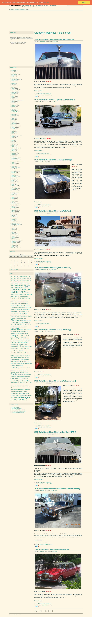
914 (25, 301)
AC (12, 71)
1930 (30, 277)
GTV (25, 348)
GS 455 (18, 348)
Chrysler (13, 117)
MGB (15, 363)
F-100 (21, 340)
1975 (39, 261)
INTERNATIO (14, 158)
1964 (21, 287)
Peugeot (13, 208)
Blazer (18, 309)
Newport (25, 368)
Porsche (13, 212)
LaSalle (13, 177)
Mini (12, 196)
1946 (23, 281)
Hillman (13, 150)
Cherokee (18, 318)
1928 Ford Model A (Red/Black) (18, 412)
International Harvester (16, 161)
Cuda (29, 329)
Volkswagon (14, 242)
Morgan (13, 197)
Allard (13, 75)
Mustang (15, 367)
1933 (17, 279)
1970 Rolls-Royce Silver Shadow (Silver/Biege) (53, 160)
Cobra (13, 119)
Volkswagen (14, 241)
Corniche (42, 153)
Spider (24, 387)
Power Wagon (27, 374)
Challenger (23, 316)
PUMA (13, 214)
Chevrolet (13, 113)
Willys (13, 246)
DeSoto (13, 127)
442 (17, 301)
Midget (18, 363)
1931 (12, 279)
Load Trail (13, 183)
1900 (12, 277)
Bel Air (27, 307)
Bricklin (13, 98)
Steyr (13, 229)
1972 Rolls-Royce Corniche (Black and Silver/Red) (54, 100)
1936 (26, 279)
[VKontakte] (35, 97)
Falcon (27, 342)
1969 (39, 482)
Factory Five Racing (15, 135)
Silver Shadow (48, 93)
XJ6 (19, 399)
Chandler (13, 107)
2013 (24, 296)
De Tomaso (14, 123)
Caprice (13, 316)
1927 (20, 277)
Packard (13, 207)
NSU (12, 202)
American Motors (15, 79)
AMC (12, 78)
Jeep (12, 164)
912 (22, 301)
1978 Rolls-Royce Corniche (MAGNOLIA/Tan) (52, 268)
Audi (12, 87)
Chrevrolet (14, 114)
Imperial (25, 350)
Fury (22, 346)
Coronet (19, 327)
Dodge (13, 129)
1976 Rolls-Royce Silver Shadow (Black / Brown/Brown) (57, 489)
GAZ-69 (13, 142)
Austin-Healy (14, 92)
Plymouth (13, 210)
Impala (21, 351)
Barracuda (18, 305)
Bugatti (13, 102)
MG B (13, 194)
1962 (15, 287)
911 (20, 301)
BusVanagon (22, 311)
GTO (22, 348)
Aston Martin (14, 85)
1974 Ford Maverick (15, 407)
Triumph (13, 237)
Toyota (13, 236)
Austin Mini (14, 91)
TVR (12, 238)
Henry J (13, 149)
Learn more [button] (46, 2)
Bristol (13, 101)
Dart (22, 331)
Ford (12, 139)
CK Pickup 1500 (17, 322)
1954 (27, 283)
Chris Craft (14, 115)
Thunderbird (22, 393)
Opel (12, 206)
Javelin (17, 355)
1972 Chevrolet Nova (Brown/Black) (19, 411)
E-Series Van (24, 335)
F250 (18, 342)
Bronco (13, 311)
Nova (19, 370)
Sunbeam (13, 234)
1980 (12, 297)
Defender (13, 333)
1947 (26, 281)
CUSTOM (13, 331)
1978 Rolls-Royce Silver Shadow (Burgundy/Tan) (54, 39)
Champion (29, 316)
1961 (12, 287)
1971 (18, 292)
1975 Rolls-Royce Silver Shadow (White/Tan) (52, 211)
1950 (15, 283)
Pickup (17, 372)
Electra (18, 340)
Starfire (16, 389)
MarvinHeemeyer (43, 434)
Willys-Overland (15, 247)
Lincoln (13, 181)
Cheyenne (23, 320)
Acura (13, 72)
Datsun (13, 122)
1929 (26, 277)
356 (29, 299)
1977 (21, 294)
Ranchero (13, 376)
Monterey (20, 365)
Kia (12, 170)
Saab (13, 225)
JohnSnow (42, 101)
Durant (13, 131)
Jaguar (13, 163)
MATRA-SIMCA (14, 188)
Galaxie (26, 346)
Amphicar (13, 80)
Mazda (13, 189)
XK (20, 399)
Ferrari (13, 136)
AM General (14, 76)
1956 (15, 285)
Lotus (13, 184)
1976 (39, 543)
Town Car (18, 395)
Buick (13, 104)
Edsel (13, 133)
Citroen (13, 118)
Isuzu (13, 162)
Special (12, 387)
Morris (13, 198)
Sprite (12, 389)
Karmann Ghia (25, 355)
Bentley (13, 96)
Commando (28, 324)
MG (12, 193)
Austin (13, 88)
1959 (25, 285)
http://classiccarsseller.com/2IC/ (46, 427)
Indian (13, 155)
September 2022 (14, 269)
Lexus (13, 179)
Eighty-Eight (20, 338)
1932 (15, 279)
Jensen (13, 166)
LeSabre (13, 359)
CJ (11, 322)
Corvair (24, 327)
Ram (12, 215)
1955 (12, 285)
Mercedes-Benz (15, 190)
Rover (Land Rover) (15, 224)
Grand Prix (13, 348)
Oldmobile (14, 203)
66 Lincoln (14, 70)
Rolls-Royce (22, 9)
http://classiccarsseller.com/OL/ (46, 262)
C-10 (27, 311)
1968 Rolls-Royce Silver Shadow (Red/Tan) (51, 549)
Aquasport (14, 83)
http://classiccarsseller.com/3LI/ (46, 94)
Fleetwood (13, 346)
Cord (12, 120)
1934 (20, 279)
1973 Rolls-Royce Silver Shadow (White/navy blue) (55, 381)
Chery (13, 109)
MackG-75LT (14, 185)
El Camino (27, 338)
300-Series (17, 299)
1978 (39, 93)
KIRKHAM (13, 172)
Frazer (13, 140)
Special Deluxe (19, 387)
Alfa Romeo (14, 74)
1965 (26, 287)
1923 (15, 277)
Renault (13, 219)
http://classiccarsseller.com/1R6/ (46, 605)
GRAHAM (13, 146)
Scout (23, 380)
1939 (15, 281)
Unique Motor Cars (15, 240)
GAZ (12, 141)
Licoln (13, 180)
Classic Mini (14, 324)
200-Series (17, 297)
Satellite (19, 380)
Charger (13, 318)
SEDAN (13, 383)
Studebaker (14, 231)
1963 (18, 287)
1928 (23, 277)
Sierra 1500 (29, 383)
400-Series (13, 301)
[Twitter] (37, 97)
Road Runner (14, 378)
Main (12, 9)
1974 (12, 294)
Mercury (13, 192)
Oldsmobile (14, 205)
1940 (17, 281)
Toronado (13, 395)
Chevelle (13, 110)
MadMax (42, 161)
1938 (12, 281)
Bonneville (26, 309)
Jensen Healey (14, 167)
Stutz (12, 232)
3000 (21, 299)
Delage (13, 124)
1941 (20, 281)
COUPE (26, 329)
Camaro (13, 106)
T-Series (25, 391)
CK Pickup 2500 (25, 322)
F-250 (29, 340)
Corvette (15, 329)
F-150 (25, 340)
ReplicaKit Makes (21, 376)
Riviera (28, 376)
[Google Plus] (38, 97)
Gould (13, 145)
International (14, 159)
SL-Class (25, 385)
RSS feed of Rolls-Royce (39, 35)
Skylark (20, 385)
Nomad (15, 370)
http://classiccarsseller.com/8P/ (46, 376)
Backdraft (13, 93)
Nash (13, 199)
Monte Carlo (15, 365)
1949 (12, 283)
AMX (19, 303)
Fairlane (22, 342)
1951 (18, 283)
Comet (22, 324)
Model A (25, 363)
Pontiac (13, 211)
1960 (28, 285)
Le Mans (27, 357)
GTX (28, 348)
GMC (13, 144)
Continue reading (38, 90)
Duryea (13, 132)
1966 (13, 289)
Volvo (13, 245)
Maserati (13, 186)
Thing (16, 393)
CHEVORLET (14, 111)
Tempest (13, 393)
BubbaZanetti (42, 41)
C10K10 (13, 314)
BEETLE (23, 305)
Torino (27, 393)
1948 (29, 281)
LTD (21, 359)
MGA (12, 363)
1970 (39, 204)
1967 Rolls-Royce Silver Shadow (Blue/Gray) (52, 330)
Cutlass (18, 331)
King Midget (14, 171)
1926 (17, 277)
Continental (14, 327)
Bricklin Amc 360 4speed (16, 100)
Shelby (13, 227)
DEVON (13, 128)
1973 (39, 425)
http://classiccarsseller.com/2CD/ (46, 544)
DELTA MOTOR (14, 126)
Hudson (13, 153)
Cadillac (13, 105)
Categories (16, 9)
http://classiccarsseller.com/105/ (46, 206)
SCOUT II (27, 380)
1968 (39, 603)
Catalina (17, 316)
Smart (13, 228)
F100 (15, 342)
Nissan (13, 201)
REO (12, 220)
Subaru (13, 233)
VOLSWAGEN (14, 243)
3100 (26, 299)
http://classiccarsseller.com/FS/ (46, 324)
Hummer (13, 154)
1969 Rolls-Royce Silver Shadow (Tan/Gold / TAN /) (55, 432)
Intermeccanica (14, 157)
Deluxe (17, 333)
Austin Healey (14, 89)
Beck (12, 94)
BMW (13, 97)
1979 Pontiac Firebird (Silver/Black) (18, 409)
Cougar (21, 329)
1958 (21, 285)
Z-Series (24, 400)
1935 (23, 279)
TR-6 (26, 395)
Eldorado (13, 340)
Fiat (12, 137)
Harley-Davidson (15, 148)
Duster (19, 335)
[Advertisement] (46, 21)
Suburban (27, 389)
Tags (11, 273)
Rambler (13, 216)
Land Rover (14, 176)
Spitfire (28, 387)
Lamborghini (14, 174)
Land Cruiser (14, 357)
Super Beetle (19, 391)
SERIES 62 (18, 383)
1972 (39, 153)
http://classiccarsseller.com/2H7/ (46, 483)
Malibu (24, 359)
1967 (39, 374)
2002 (21, 296)
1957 (18, 285)
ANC (12, 82)
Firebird (19, 344)
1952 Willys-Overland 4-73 (17, 408)
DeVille (26, 333)
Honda (13, 151)
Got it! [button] (83, 2)
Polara (26, 372)
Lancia (13, 175)
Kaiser (13, 168)
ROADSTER (22, 378)
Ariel (12, 84)
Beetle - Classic (20, 307)
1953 (24, 283)
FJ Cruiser (24, 344)
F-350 (12, 342)
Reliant (13, 218)
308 (24, 299)
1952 (21, 283)
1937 (29, 279)
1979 (29, 294)
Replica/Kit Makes (15, 221)
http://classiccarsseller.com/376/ (46, 155)
